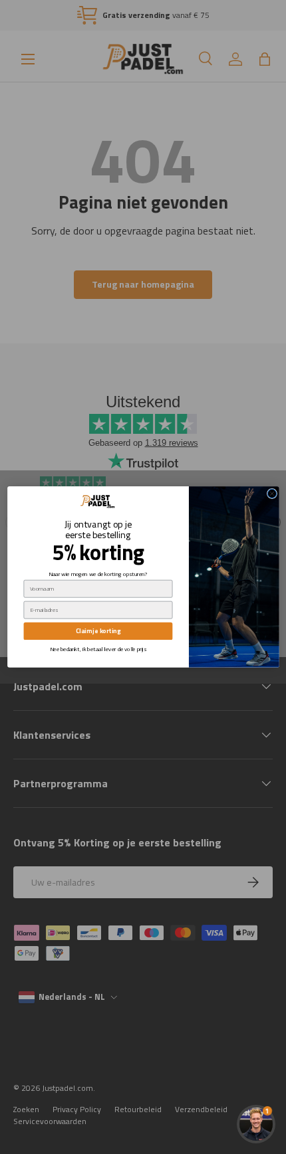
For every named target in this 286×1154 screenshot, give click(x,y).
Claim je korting (97, 631)
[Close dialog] (271, 494)
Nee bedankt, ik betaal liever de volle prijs (97, 648)
